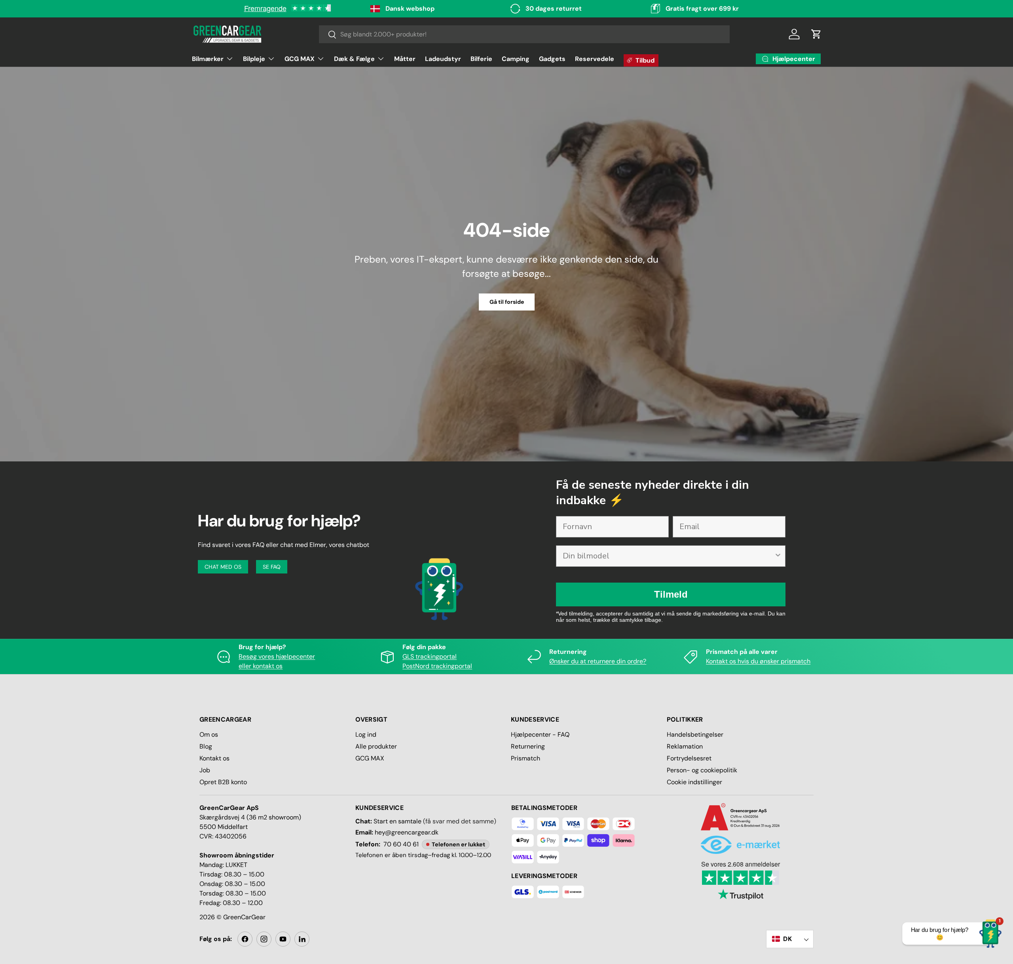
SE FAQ (272, 566)
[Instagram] (263, 939)
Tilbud (644, 60)
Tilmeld (671, 594)
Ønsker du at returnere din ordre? (597, 661)
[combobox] (524, 34)
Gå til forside (506, 301)
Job (204, 770)
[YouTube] (282, 939)
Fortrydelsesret (689, 758)
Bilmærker (208, 59)
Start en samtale (397, 821)
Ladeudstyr (443, 59)
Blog (205, 746)
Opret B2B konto (223, 782)
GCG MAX (300, 59)
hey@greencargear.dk (406, 832)
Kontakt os (214, 758)
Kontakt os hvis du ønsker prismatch (758, 661)
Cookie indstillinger (694, 782)
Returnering (528, 746)
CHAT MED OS (223, 566)
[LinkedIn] (301, 939)
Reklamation (685, 746)
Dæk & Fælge (354, 59)
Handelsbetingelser (695, 734)
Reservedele (594, 59)
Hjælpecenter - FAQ (540, 734)
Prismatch (525, 758)
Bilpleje (254, 59)
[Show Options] (778, 556)
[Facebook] (244, 939)
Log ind (365, 734)
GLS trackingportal (429, 656)
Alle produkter (376, 746)
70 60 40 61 (401, 844)
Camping (515, 59)
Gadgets (552, 59)
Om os (208, 734)
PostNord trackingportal (437, 666)
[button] (816, 34)
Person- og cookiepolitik (702, 770)
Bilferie (481, 59)
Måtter (404, 59)
